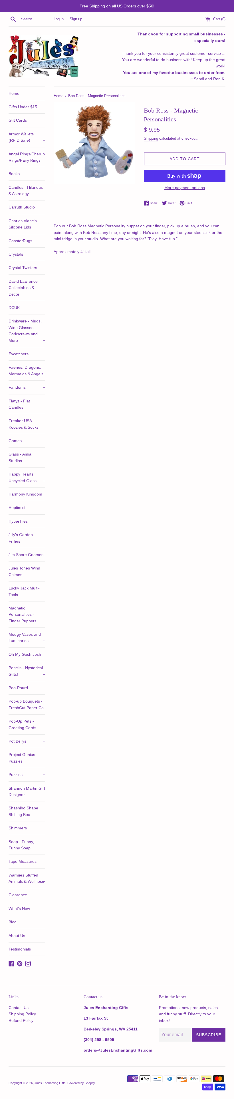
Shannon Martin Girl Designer (27, 791)
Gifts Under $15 (23, 107)
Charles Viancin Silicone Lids (23, 223)
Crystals (16, 254)
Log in (59, 19)
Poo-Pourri (18, 687)
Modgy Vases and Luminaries (27, 637)
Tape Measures (23, 861)
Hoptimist (17, 507)
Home (14, 93)
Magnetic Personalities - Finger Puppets (22, 614)
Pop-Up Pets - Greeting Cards (22, 724)
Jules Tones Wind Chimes (24, 571)
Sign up (76, 19)
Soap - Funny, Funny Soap (21, 844)
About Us (17, 935)
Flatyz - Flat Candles (19, 404)
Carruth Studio (22, 207)
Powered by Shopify (81, 1083)
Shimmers (18, 828)
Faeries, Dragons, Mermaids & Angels (27, 370)
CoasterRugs (20, 240)
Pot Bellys (27, 741)
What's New (19, 908)
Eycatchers (19, 354)
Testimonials (20, 949)
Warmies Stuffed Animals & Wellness (27, 878)
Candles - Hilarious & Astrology (26, 190)
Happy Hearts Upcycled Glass (27, 477)
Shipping (151, 138)
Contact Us (19, 1007)
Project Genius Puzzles (22, 757)
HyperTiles (18, 521)
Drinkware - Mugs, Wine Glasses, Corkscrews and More (27, 330)
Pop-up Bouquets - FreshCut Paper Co (26, 704)
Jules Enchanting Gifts (50, 1083)
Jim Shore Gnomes (26, 554)
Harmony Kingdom (25, 494)
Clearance (18, 895)
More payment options (184, 187)
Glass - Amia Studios (20, 457)
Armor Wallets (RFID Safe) (27, 137)
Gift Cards (18, 120)
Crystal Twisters (23, 267)
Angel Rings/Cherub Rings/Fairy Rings (27, 157)
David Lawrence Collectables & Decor (23, 287)
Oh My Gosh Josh (25, 654)
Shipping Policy (22, 1014)
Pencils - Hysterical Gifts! (27, 670)
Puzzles (27, 774)
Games (15, 440)
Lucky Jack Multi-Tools (24, 591)
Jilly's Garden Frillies (21, 537)
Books (14, 173)
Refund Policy (21, 1020)
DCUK (14, 307)
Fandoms (27, 387)
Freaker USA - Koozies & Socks (24, 423)
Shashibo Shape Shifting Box (23, 811)
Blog (13, 922)
